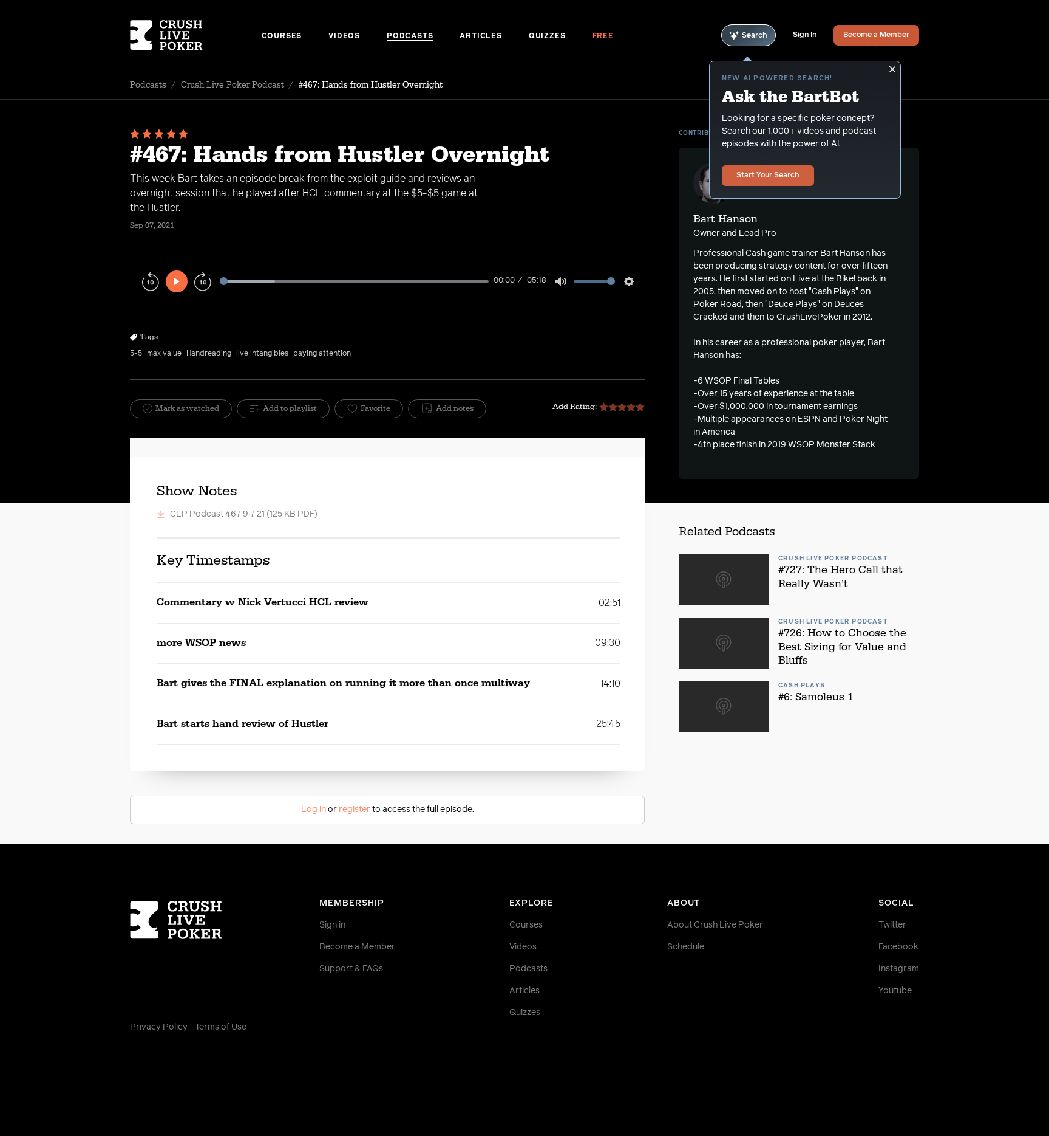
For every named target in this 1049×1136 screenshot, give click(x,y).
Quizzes (547, 36)
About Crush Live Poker (715, 925)
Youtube (895, 990)
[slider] (354, 281)
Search (754, 36)
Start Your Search (767, 175)
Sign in (332, 925)
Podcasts (410, 36)
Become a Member (876, 35)
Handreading (208, 353)
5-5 (136, 353)
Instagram (898, 969)
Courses (282, 36)
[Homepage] (196, 35)
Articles (480, 36)
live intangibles (262, 353)
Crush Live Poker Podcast (232, 85)
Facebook (898, 947)
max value (164, 353)
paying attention (322, 353)
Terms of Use (220, 1027)
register (354, 809)
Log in (313, 809)
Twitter (892, 925)
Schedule (685, 947)
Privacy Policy (159, 1027)
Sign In (804, 35)
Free (603, 36)
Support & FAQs (351, 969)
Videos (344, 36)
